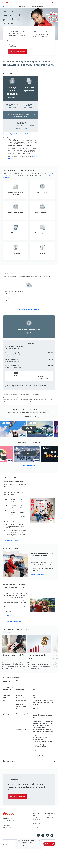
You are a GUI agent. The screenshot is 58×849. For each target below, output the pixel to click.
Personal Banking (7, 6)
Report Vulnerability (38, 829)
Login (52, 2)
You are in (5, 820)
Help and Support (37, 823)
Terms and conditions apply (12, 540)
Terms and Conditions (10, 387)
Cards (15, 6)
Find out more (25, 847)
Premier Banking (7, 825)
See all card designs (29, 465)
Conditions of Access (8, 842)
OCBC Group (6, 830)
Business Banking (7, 827)
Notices (5, 844)
